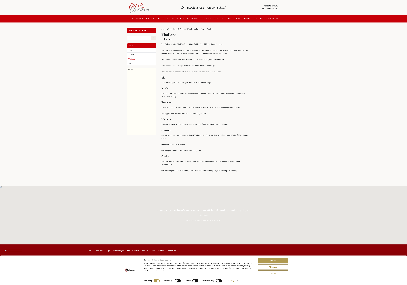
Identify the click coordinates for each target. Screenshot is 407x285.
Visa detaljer (230, 281)
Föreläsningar (270, 6)
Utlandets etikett (193, 29)
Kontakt (247, 19)
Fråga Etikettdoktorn (212, 19)
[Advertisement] (141, 102)
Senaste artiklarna (146, 19)
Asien (203, 29)
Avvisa (273, 273)
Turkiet (130, 63)
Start (131, 19)
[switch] (178, 280)
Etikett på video (191, 19)
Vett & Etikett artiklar (169, 19)
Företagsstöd (267, 19)
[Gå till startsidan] (154, 8)
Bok (256, 19)
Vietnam (131, 54)
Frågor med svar (269, 9)
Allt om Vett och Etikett (176, 29)
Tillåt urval (273, 267)
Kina (130, 50)
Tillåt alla (273, 261)
